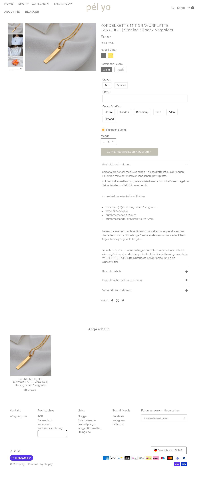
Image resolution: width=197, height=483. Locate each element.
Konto (181, 7)
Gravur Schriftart (112, 106)
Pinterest (118, 424)
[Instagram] (19, 451)
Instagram (119, 420)
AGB (40, 416)
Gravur (106, 79)
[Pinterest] (15, 451)
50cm (120, 69)
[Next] (91, 47)
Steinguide (84, 431)
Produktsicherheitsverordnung (122, 280)
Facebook (118, 416)
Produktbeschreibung (116, 164)
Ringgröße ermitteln (90, 428)
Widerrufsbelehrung (50, 428)
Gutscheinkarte (87, 420)
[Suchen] (173, 8)
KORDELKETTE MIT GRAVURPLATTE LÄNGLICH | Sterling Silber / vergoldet (30, 382)
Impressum (44, 424)
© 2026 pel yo (18, 464)
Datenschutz (45, 420)
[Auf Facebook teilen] (112, 300)
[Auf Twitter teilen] (117, 300)
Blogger (82, 416)
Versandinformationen (116, 290)
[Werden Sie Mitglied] (183, 418)
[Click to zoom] (91, 28)
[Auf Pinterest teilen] (122, 300)
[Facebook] (11, 451)
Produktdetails (111, 271)
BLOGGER (32, 11)
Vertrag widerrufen (52, 433)
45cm (106, 69)
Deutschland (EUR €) (170, 450)
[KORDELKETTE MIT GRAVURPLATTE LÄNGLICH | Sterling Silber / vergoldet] (30, 355)
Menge (105, 135)
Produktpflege (86, 424)
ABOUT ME (12, 11)
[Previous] (29, 47)
